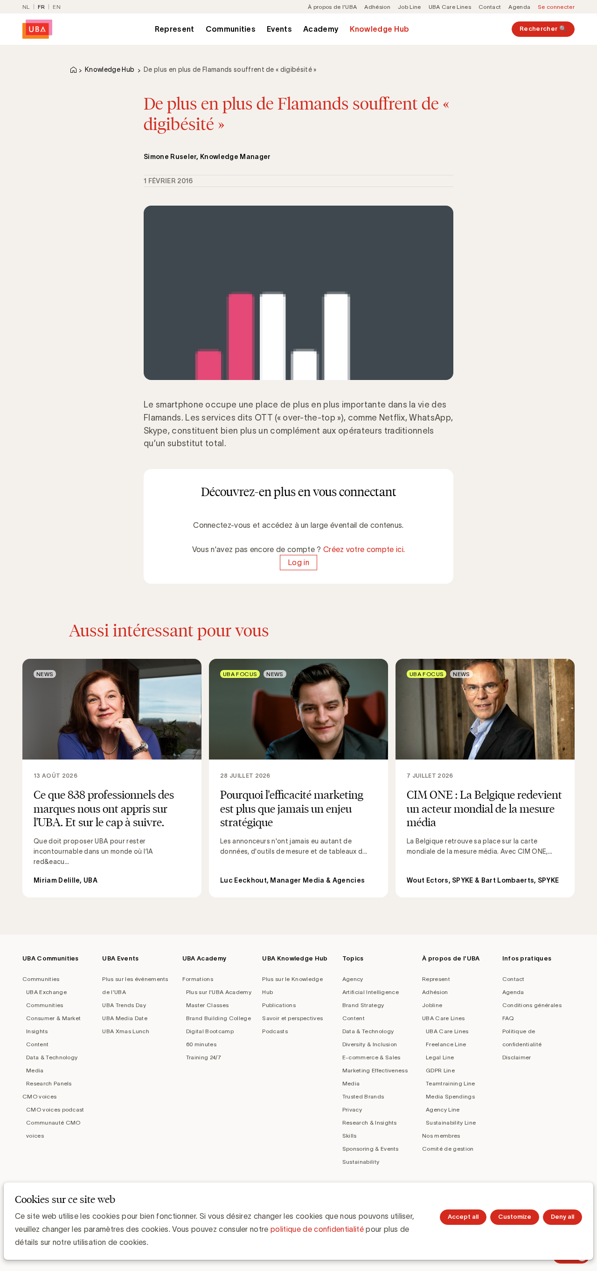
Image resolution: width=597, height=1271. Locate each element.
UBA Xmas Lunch (125, 1031)
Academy (321, 29)
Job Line (409, 7)
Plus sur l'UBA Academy (218, 992)
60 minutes (201, 1044)
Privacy (352, 1109)
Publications (279, 1005)
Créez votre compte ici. (364, 549)
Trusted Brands (363, 1096)
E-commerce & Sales (371, 1057)
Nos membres (441, 1136)
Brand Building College (218, 1018)
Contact (490, 7)
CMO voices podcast (55, 1109)
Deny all (562, 1216)
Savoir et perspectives (292, 1018)
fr (41, 7)
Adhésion (377, 7)
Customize (514, 1216)
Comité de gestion (447, 1149)
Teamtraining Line (450, 1083)
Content (37, 1044)
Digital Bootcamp (210, 1031)
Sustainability (360, 1162)
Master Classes (207, 1005)
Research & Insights (369, 1122)
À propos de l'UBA (332, 7)
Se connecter (556, 7)
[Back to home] (37, 29)
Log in (298, 562)
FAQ (508, 1018)
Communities (231, 29)
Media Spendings (450, 1096)
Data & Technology (51, 1057)
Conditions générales (532, 1005)
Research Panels (49, 1083)
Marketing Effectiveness (375, 1070)
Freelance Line (446, 1044)
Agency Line (443, 1109)
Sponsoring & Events (370, 1149)
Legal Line (440, 1057)
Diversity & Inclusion (369, 1044)
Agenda (519, 7)
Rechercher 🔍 (543, 28)
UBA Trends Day (124, 1005)
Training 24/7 (203, 1057)
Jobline (432, 1005)
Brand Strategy (363, 1005)
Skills (349, 1136)
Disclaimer (516, 1057)
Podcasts (275, 1031)
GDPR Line (440, 1070)
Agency (352, 979)
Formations (197, 979)
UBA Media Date (124, 1018)
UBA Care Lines (450, 7)
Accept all (463, 1216)
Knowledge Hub (379, 29)
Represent (174, 29)
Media (35, 1070)
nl (26, 7)
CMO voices (39, 1096)
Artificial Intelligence (370, 992)
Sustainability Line (451, 1122)
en (57, 7)
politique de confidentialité (317, 1229)
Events (279, 29)
